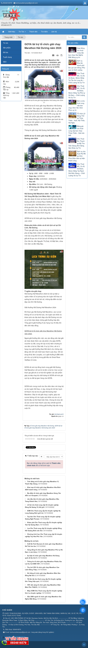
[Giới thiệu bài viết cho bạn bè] (53, 55)
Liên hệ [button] (54, 31)
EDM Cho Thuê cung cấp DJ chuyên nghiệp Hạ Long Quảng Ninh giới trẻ (42, 512)
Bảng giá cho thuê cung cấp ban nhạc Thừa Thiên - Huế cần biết (76, 130)
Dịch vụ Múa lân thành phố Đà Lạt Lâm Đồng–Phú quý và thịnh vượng (76, 65)
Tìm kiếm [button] (44, 31)
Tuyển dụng (7, 57)
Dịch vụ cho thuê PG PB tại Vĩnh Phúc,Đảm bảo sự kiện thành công (76, 156)
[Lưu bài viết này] (62, 55)
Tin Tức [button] (22, 31)
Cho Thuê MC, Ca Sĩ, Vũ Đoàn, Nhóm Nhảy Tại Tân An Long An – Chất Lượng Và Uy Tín (76, 78)
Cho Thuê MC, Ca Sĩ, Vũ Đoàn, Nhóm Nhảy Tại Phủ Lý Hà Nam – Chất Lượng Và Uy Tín (76, 92)
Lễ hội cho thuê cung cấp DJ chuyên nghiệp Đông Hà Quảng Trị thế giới (42, 506)
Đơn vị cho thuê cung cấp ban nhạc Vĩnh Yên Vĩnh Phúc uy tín (76, 105)
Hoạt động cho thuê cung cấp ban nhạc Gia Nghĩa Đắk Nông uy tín (76, 52)
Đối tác (5, 52)
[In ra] (57, 55)
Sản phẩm (7, 47)
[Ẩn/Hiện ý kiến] (41, 456)
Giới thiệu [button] (11, 31)
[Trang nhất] (3, 31)
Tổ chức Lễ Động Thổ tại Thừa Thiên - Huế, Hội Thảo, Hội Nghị (76, 118)
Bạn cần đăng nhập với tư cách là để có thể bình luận (43, 464)
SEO (4, 62)
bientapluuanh (59, 414)
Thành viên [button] (33, 31)
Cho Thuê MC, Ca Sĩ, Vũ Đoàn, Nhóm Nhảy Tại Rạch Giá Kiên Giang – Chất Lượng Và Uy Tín (76, 170)
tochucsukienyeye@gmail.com (27, 3)
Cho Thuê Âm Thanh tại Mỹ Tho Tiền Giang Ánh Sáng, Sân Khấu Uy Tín (76, 143)
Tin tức (5, 43)
